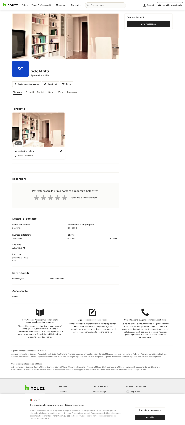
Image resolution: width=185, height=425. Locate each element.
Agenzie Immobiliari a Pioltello (126, 354)
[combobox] (105, 5)
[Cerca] (87, 5)
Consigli (75, 5)
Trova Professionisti (41, 5)
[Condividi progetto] (61, 151)
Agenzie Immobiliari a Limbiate (154, 354)
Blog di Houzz (136, 391)
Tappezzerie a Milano (64, 370)
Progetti (30, 92)
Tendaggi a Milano (81, 370)
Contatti (41, 92)
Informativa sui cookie (63, 416)
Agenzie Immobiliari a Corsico (23, 357)
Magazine (61, 5)
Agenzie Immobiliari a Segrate (24, 354)
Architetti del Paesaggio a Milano (132, 370)
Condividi (52, 84)
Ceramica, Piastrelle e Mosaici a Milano (84, 367)
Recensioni (72, 92)
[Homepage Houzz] (35, 387)
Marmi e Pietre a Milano (44, 370)
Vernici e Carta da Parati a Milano (104, 370)
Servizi (51, 92)
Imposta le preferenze (150, 410)
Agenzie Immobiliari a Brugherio (89, 357)
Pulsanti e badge (99, 391)
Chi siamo (17, 92)
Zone (60, 92)
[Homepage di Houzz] (10, 5)
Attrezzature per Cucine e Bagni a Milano (28, 367)
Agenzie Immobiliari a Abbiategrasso (145, 357)
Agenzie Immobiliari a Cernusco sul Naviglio (56, 357)
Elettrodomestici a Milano (113, 367)
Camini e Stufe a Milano (57, 367)
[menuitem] (25, 5)
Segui (114, 238)
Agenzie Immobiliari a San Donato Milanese (94, 354)
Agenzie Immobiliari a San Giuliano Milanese (56, 354)
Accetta (150, 417)
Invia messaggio (148, 24)
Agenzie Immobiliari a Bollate (116, 357)
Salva (68, 84)
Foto (24, 5)
